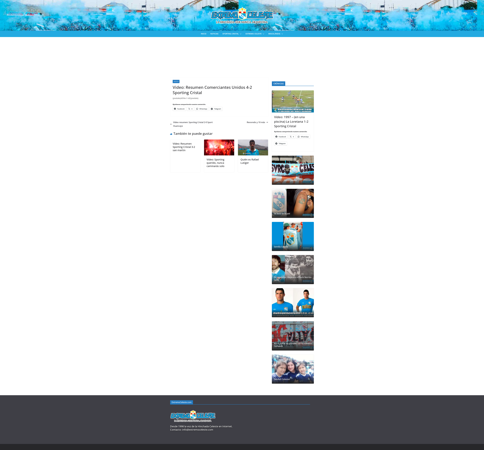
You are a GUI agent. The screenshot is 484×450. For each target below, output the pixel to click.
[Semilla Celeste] (293, 236)
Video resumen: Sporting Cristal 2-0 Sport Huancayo (193, 124)
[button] (240, 34)
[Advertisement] (242, 56)
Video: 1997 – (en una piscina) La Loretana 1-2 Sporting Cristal (291, 121)
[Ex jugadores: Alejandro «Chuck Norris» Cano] (293, 269)
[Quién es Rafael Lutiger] (253, 141)
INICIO (203, 33)
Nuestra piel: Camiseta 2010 (287, 313)
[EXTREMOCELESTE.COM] (193, 408)
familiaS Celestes (282, 379)
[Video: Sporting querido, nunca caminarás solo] (219, 141)
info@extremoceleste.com (197, 429)
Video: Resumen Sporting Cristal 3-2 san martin (184, 147)
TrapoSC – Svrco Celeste (285, 180)
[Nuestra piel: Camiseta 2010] (293, 302)
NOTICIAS (214, 33)
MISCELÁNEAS (274, 33)
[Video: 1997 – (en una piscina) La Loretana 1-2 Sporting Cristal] (293, 101)
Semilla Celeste (281, 246)
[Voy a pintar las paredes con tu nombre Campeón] (293, 335)
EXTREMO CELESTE (254, 33)
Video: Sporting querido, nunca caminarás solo (215, 163)
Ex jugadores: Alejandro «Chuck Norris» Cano (292, 278)
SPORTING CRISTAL (230, 33)
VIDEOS (176, 81)
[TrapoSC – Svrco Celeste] (293, 170)
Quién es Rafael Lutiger (249, 161)
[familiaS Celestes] (293, 369)
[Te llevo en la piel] (293, 203)
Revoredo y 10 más (256, 122)
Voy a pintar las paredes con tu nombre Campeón (293, 344)
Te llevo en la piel (282, 213)
